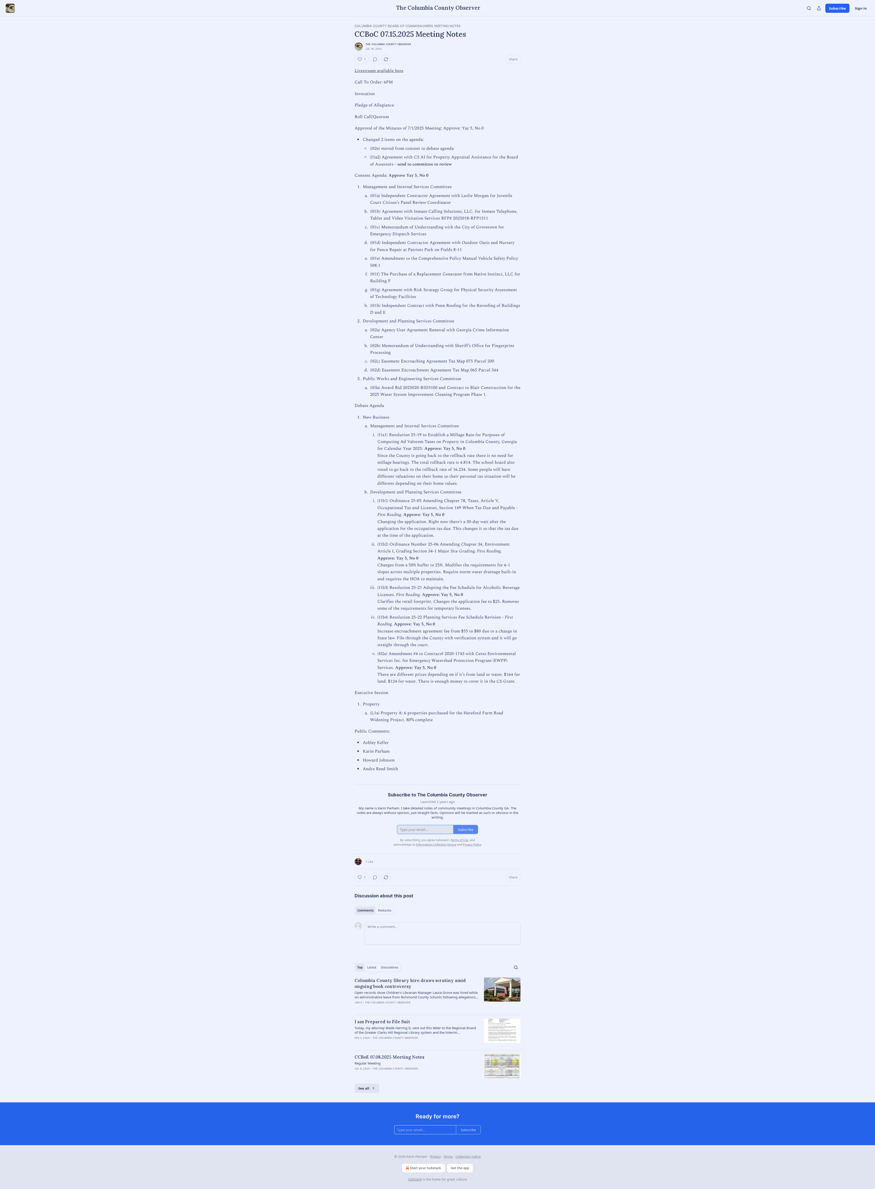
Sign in (861, 8)
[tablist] (374, 910)
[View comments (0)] (375, 59)
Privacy (435, 1156)
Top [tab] (360, 967)
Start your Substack (425, 1168)
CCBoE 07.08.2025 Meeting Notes (389, 1057)
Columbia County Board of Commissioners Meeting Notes (408, 26)
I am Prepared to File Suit (382, 1021)
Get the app (460, 1168)
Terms (448, 1156)
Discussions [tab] (389, 967)
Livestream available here (379, 70)
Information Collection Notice (436, 844)
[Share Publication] (819, 8)
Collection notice (468, 1156)
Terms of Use (459, 840)
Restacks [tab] (384, 910)
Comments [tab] (365, 910)
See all (363, 1088)
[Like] (357, 1074)
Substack (415, 1179)
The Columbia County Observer (388, 44)
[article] (437, 994)
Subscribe (837, 8)
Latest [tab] (371, 967)
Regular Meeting (368, 1063)
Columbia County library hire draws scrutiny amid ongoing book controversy (410, 983)
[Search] (808, 8)
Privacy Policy (472, 844)
